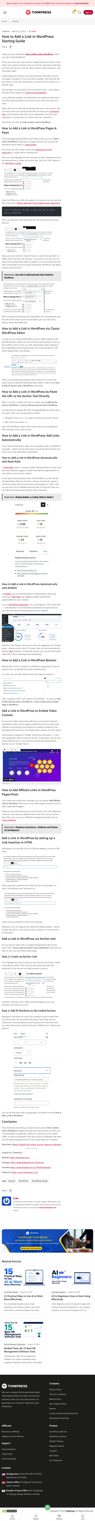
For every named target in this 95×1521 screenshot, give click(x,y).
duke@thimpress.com (47, 1208)
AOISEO (7, 594)
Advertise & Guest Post (59, 1418)
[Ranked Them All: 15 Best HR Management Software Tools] (24, 1329)
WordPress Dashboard (18, 605)
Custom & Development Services (63, 1413)
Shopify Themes (56, 1441)
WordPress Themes (57, 1436)
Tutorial (11, 1181)
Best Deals (54, 1455)
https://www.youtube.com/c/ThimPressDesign (30, 1167)
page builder (30, 144)
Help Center (7, 1454)
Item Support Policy (58, 1404)
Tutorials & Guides (11, 1292)
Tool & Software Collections (14, 1344)
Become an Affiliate (10, 1431)
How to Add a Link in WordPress (39, 54)
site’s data (16, 597)
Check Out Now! (81, 3)
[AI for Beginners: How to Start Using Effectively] (71, 1277)
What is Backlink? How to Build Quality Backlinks (38, 203)
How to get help (9, 1459)
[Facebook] (10, 47)
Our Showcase (55, 1460)
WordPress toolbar (13, 163)
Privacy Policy (55, 1389)
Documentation (8, 1449)
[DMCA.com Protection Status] (9, 1511)
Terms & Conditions (57, 1394)
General (15, 21)
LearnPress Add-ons (58, 1431)
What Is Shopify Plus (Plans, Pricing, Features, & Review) (36, 1144)
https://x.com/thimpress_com (25, 1172)
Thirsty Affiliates (9, 820)
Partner (52, 1408)
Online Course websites (35, 93)
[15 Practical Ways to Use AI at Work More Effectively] (24, 1277)
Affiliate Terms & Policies (13, 1436)
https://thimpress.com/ (20, 1157)
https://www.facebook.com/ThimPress (27, 1162)
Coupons (53, 1451)
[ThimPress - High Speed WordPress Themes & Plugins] (38, 12)
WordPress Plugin (40, 1181)
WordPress (23, 1181)
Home (4, 21)
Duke (34, 31)
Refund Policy (55, 1399)
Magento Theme (56, 1446)
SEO (11, 651)
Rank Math (8, 467)
